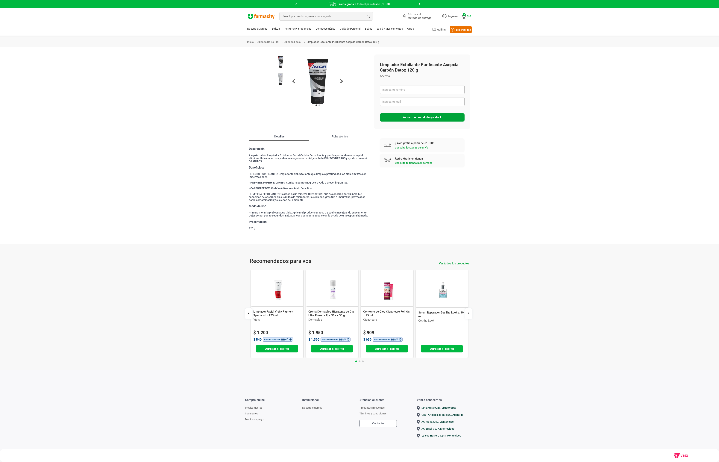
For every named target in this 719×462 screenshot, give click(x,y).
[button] (418, 16)
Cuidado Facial (292, 41)
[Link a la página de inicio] (250, 41)
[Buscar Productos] (368, 16)
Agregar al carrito (277, 349)
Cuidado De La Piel (268, 41)
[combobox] (326, 16)
